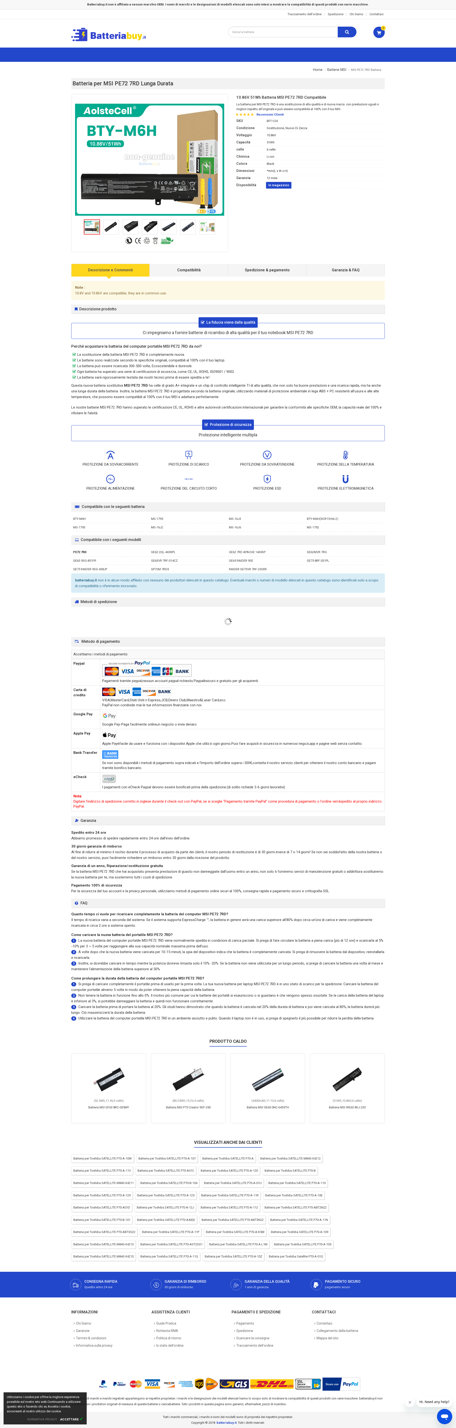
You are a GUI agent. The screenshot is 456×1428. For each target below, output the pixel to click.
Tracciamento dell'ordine (305, 14)
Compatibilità (189, 270)
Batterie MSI (336, 70)
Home (318, 70)
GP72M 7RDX (160, 569)
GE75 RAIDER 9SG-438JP (90, 569)
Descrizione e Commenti (110, 270)
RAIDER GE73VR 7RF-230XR (248, 569)
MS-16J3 (235, 519)
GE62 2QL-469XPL (163, 552)
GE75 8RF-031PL (318, 560)
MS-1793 (79, 527)
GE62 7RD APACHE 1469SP (247, 552)
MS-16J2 (157, 527)
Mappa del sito (327, 1338)
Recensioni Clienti (270, 114)
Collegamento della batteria (337, 1331)
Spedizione (335, 14)
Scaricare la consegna (252, 1338)
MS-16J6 (235, 527)
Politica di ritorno (168, 1338)
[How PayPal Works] (341, 1384)
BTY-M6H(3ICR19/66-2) (322, 519)
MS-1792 (313, 527)
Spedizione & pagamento (267, 270)
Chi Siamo (356, 14)
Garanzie (83, 1331)
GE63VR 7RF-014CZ (164, 560)
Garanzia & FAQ (346, 270)
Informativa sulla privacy (94, 1345)
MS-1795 (157, 519)
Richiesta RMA (167, 1331)
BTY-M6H (79, 519)
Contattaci (377, 14)
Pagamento (245, 1323)
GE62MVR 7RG (317, 552)
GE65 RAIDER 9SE (241, 560)
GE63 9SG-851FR (84, 560)
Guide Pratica (166, 1323)
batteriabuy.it (227, 1422)
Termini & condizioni (91, 1338)
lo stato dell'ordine (170, 1345)
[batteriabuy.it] (112, 40)
